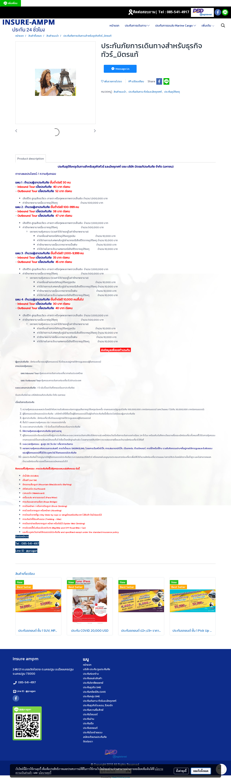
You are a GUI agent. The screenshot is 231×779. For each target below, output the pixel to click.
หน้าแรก (114, 25)
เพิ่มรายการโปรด (113, 81)
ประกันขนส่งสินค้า (92, 678)
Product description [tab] (30, 158)
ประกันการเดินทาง (136, 25)
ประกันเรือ (88, 723)
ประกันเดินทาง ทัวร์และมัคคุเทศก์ (145, 92)
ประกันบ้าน (88, 719)
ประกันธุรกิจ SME (92, 687)
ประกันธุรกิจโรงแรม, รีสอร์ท (98, 705)
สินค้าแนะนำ (120, 92)
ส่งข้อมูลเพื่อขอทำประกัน (115, 350)
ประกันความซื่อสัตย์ (93, 710)
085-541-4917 (27, 682)
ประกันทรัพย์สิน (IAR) (94, 692)
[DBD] (202, 12)
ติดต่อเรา (88, 741)
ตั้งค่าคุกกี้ (181, 771)
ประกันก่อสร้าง (91, 674)
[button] (223, 25)
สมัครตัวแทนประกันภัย (95, 737)
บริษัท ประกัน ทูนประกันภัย (96, 669)
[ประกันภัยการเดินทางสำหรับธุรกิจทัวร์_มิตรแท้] (55, 83)
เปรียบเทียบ (137, 81)
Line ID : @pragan (26, 691)
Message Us (122, 69)
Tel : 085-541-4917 (173, 11)
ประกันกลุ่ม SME (91, 696)
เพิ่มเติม (207, 25)
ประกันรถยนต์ (90, 728)
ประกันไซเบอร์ (90, 714)
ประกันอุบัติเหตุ (172, 92)
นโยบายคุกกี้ (45, 772)
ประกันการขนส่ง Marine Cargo (174, 25)
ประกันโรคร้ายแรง (92, 732)
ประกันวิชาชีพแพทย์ (93, 683)
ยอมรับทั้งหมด (200, 771)
